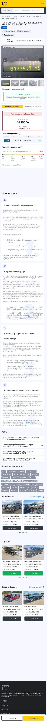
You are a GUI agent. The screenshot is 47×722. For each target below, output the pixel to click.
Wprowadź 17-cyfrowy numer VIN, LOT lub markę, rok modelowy (28, 10)
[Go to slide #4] (33, 83)
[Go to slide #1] (5, 83)
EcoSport (21, 471)
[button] (7, 10)
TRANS (14, 478)
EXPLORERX (31, 471)
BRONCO (14, 491)
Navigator (35, 474)
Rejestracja (34, 718)
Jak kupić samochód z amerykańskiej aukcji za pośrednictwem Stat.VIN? (21, 438)
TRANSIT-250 (6, 474)
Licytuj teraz (12, 528)
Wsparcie (5, 714)
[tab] (19, 532)
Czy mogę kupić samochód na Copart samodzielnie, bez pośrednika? (18, 445)
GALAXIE (33, 481)
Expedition (5, 478)
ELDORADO (12, 471)
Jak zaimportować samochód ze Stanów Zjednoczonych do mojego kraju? (19, 459)
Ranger (22, 487)
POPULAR (5, 487)
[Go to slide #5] (42, 83)
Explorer (35, 487)
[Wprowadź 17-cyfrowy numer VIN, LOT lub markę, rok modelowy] (42, 10)
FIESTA (40, 491)
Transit (17, 484)
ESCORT (5, 491)
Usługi (4, 710)
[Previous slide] (5, 60)
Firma (4, 701)
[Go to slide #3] (24, 83)
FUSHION (32, 491)
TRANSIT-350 (24, 474)
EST (3, 471)
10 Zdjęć (8, 76)
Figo (28, 487)
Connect (14, 487)
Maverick (39, 484)
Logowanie (12, 718)
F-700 (16, 474)
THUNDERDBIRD (28, 484)
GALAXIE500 (23, 478)
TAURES (18, 481)
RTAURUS (23, 491)
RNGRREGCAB (7, 484)
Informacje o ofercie (12, 106)
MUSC (32, 478)
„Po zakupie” (26, 422)
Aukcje (4, 705)
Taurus (26, 481)
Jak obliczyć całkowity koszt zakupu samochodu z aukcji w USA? (18, 452)
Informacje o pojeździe (33, 106)
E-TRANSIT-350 (7, 481)
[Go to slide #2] (15, 83)
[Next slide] (41, 60)
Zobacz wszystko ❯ (36, 497)
